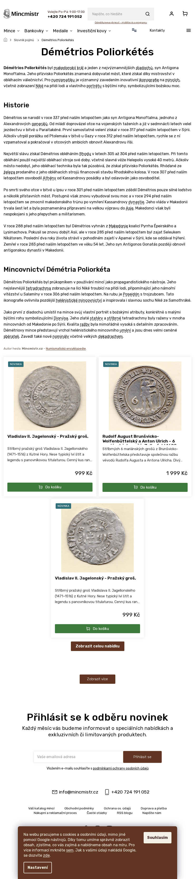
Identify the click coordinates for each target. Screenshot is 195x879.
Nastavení (38, 867)
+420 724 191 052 (130, 792)
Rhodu (85, 154)
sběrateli (11, 336)
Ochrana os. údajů (117, 808)
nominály (61, 336)
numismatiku (63, 80)
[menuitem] (13, 31)
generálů (40, 124)
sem (69, 850)
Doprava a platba (154, 808)
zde (46, 855)
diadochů (144, 68)
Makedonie (118, 226)
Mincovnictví (24, 269)
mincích (172, 80)
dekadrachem (110, 336)
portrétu (94, 86)
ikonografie (149, 80)
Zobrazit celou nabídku (98, 646)
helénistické (67, 300)
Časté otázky (97, 813)
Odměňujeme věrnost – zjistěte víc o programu (121, 22)
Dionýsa (61, 318)
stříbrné (114, 318)
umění (125, 330)
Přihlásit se (142, 757)
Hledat (147, 14)
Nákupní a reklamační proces (55, 813)
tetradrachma (38, 288)
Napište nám (151, 813)
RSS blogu (124, 813)
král (80, 68)
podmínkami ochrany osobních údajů (121, 768)
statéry (96, 318)
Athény (49, 178)
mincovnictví (90, 300)
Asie (129, 208)
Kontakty (157, 30)
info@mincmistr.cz (78, 792)
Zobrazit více (97, 679)
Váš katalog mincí (41, 808)
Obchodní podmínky (79, 808)
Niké (39, 86)
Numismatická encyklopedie (66, 348)
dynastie (136, 202)
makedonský (65, 68)
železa (9, 172)
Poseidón (131, 294)
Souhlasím (157, 837)
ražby (85, 324)
